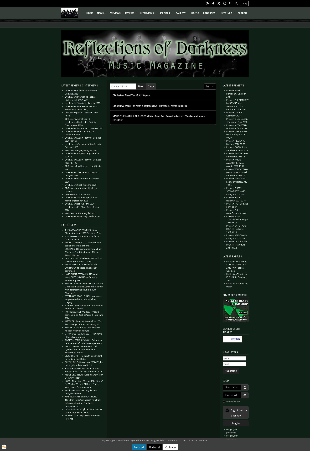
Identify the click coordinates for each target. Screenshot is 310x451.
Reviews (130, 14)
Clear (151, 86)
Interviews (148, 14)
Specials (166, 14)
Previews (115, 13)
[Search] (236, 3)
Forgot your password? (232, 431)
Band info (210, 14)
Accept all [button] (139, 447)
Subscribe (231, 371)
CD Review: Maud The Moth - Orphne (131, 95)
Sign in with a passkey (238, 412)
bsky (245, 3)
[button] (4, 447)
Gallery (182, 14)
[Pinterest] (230, 3)
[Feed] (208, 3)
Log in (236, 423)
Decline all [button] (154, 447)
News (102, 14)
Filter (141, 86)
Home (89, 13)
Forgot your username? (232, 437)
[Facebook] (213, 3)
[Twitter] (218, 3)
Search (242, 13)
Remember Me (233, 401)
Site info (228, 14)
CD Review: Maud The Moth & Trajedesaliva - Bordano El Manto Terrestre (150, 105)
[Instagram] (224, 3)
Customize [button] (170, 447)
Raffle (195, 13)
